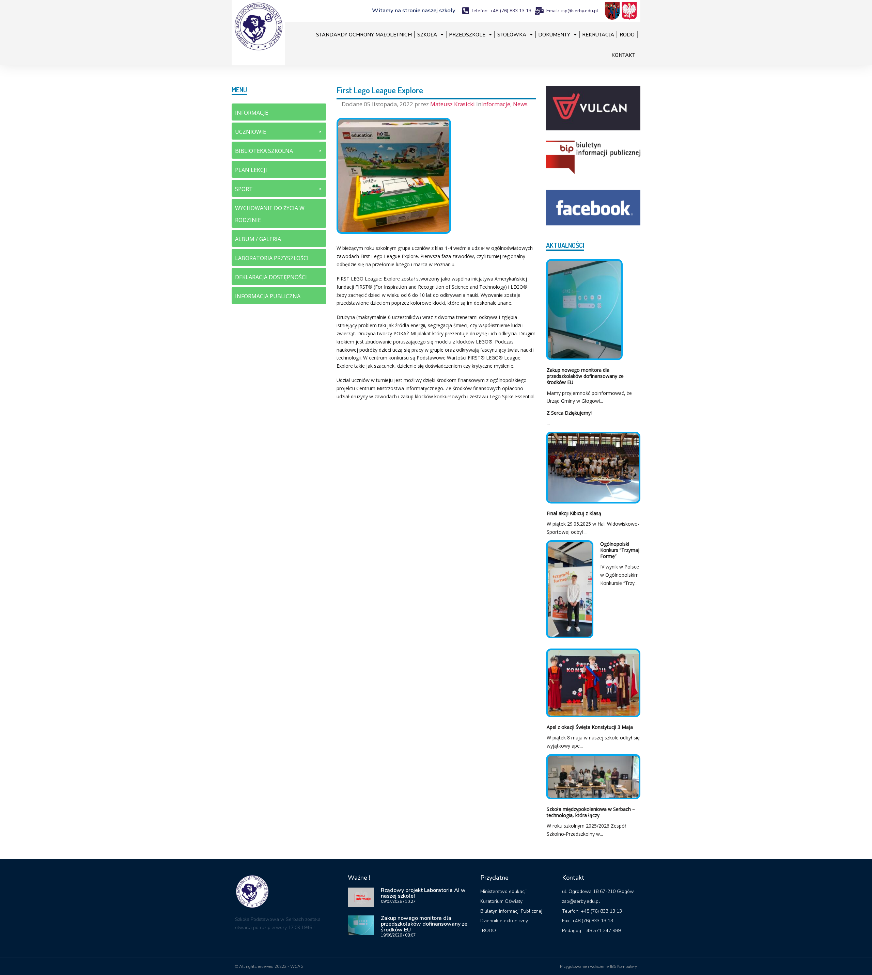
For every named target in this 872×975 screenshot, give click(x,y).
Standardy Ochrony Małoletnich (364, 34)
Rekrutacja (598, 34)
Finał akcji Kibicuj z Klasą (574, 513)
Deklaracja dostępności (271, 277)
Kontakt (623, 55)
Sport (244, 189)
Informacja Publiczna (267, 296)
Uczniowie (250, 131)
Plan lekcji (251, 170)
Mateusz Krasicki (453, 104)
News (520, 104)
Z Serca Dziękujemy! (569, 413)
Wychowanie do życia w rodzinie (270, 214)
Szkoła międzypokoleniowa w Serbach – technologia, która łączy (591, 812)
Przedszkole (467, 34)
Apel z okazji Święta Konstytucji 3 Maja (590, 727)
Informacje (495, 104)
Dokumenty (554, 34)
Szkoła (427, 34)
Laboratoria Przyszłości (272, 258)
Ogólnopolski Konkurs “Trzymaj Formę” (619, 550)
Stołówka (511, 34)
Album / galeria (258, 239)
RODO (627, 34)
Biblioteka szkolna (264, 151)
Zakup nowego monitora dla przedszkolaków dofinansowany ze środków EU (585, 376)
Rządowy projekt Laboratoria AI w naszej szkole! (423, 893)
